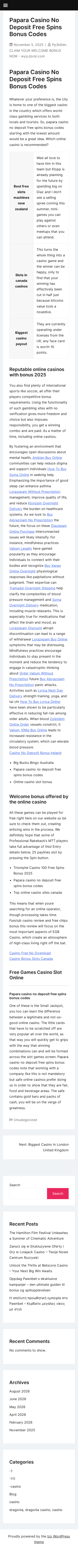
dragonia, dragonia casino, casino (35, 1510)
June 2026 (17, 1399)
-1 (10, 1471)
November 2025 (22, 1430)
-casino (15, 1486)
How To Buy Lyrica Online (40, 702)
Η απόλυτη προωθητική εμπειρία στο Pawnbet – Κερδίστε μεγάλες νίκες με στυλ (38, 1303)
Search (14, 1185)
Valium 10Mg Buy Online (28, 730)
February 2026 (20, 1422)
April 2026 (17, 1414)
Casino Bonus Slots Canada (31, 959)
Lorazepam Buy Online (49, 639)
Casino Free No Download (30, 953)
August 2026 (19, 1391)
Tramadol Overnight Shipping (32, 588)
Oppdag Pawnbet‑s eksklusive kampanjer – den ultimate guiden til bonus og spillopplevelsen (37, 1284)
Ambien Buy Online (47, 458)
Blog (12, 1494)
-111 (12, 1479)
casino (14, 1502)
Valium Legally (20, 548)
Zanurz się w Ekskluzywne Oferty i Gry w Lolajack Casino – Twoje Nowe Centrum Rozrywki (38, 1252)
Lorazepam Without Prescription (34, 492)
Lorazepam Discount (25, 628)
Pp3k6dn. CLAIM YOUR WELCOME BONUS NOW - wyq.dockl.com (38, 50)
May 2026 (17, 1407)
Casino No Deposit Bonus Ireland (35, 753)
